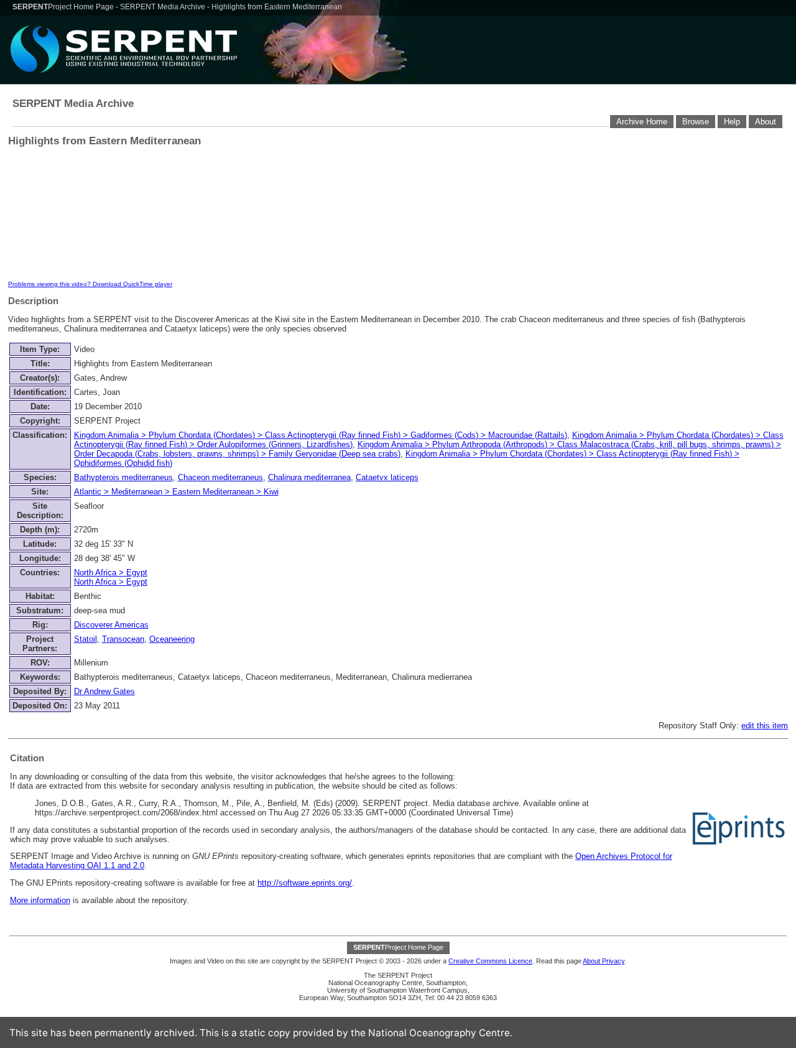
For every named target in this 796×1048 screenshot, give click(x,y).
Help (732, 121)
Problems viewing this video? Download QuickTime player (90, 284)
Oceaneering (172, 639)
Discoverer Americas (111, 624)
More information (40, 900)
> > (110, 577)
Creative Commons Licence (490, 961)
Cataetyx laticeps (387, 477)
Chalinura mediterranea (309, 477)
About (765, 121)
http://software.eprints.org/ (304, 883)
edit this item (764, 725)
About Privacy (603, 961)
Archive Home (641, 121)
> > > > (320, 435)
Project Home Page (64, 7)
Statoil (85, 639)
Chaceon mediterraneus (220, 477)
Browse (695, 121)
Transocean (123, 639)
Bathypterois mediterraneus (123, 477)
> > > (176, 491)
